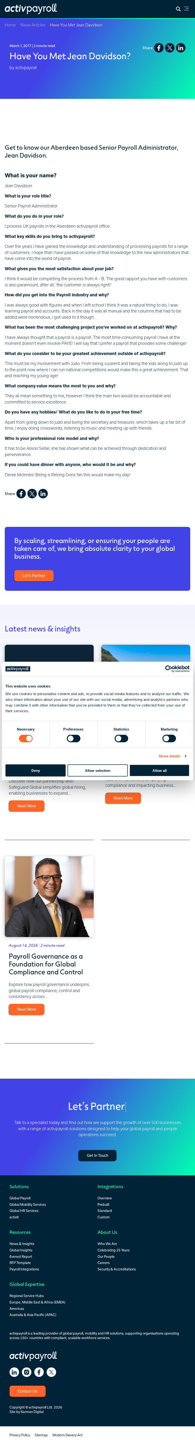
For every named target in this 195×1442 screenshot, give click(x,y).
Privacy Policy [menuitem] (20, 1435)
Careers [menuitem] (104, 1263)
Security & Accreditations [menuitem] (117, 1269)
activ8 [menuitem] (14, 1217)
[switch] (73, 738)
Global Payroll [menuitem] (20, 1198)
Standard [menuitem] (105, 1211)
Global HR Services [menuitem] (24, 1211)
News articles (32, 25)
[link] (186, 9)
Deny (35, 770)
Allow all (159, 770)
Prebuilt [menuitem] (103, 1204)
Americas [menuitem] (17, 1309)
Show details (169, 756)
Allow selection (97, 770)
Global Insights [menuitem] (21, 1250)
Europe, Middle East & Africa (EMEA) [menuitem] (37, 1302)
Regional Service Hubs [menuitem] (27, 1296)
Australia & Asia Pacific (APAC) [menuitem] (33, 1315)
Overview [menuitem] (105, 1198)
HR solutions (113, 1333)
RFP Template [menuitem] (20, 1263)
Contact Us (27, 1391)
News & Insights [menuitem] (22, 1244)
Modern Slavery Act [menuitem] (68, 1435)
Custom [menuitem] (104, 1217)
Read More (26, 806)
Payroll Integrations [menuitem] (24, 1269)
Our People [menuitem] (106, 1257)
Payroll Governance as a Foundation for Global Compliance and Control (46, 964)
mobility (91, 1333)
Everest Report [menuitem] (21, 1257)
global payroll (73, 1333)
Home (10, 25)
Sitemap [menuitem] (41, 1435)
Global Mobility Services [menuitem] (28, 1204)
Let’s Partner (34, 575)
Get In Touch (97, 1155)
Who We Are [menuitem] (107, 1244)
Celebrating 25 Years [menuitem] (114, 1250)
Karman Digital (32, 1412)
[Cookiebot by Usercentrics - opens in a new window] (169, 669)
